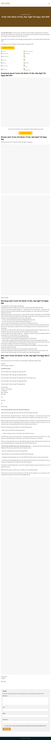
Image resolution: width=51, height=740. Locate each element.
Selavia (5, 3)
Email (4, 713)
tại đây (35, 360)
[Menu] (49, 3)
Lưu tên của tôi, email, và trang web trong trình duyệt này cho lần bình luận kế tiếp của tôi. (25, 725)
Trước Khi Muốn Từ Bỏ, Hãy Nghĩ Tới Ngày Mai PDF (20, 44)
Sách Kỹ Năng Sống (25, 14)
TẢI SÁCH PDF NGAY (7, 47)
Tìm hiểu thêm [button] (4, 387)
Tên (4, 707)
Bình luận (5, 695)
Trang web (5, 719)
